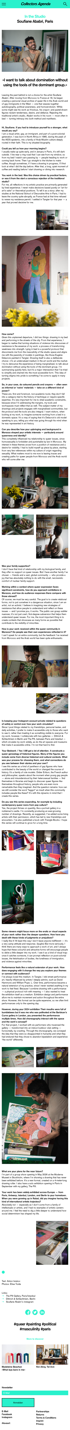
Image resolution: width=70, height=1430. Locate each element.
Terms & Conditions (46, 1418)
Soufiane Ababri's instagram (20, 1301)
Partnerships (42, 1411)
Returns (40, 1415)
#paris (45, 1329)
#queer (20, 1324)
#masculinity (30, 1329)
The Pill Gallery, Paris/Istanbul (20, 1296)
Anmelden (18, 1402)
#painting (34, 1324)
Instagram (7, 1417)
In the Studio (35, 17)
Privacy (39, 1424)
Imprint (39, 1421)
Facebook (7, 1414)
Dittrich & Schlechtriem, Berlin (20, 1298)
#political (49, 1324)
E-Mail (5, 1411)
